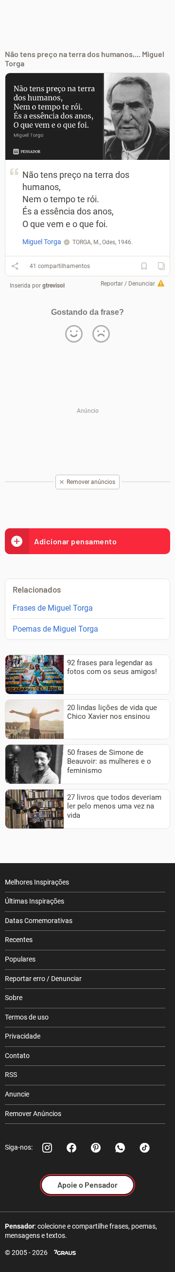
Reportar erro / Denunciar (43, 979)
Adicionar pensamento (75, 541)
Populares (20, 959)
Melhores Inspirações (37, 882)
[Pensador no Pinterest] (95, 1147)
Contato (17, 1056)
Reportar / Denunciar (128, 283)
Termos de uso (27, 1017)
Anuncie (17, 1094)
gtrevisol (53, 285)
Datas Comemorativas (38, 921)
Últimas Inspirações (34, 901)
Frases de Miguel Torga (53, 608)
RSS (11, 1075)
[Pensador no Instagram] (47, 1147)
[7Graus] (65, 1252)
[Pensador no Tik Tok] (144, 1147)
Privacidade (22, 1036)
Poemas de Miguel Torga (55, 629)
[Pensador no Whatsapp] (120, 1147)
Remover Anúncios (33, 1114)
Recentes (19, 940)
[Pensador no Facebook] (71, 1147)
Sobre (13, 998)
